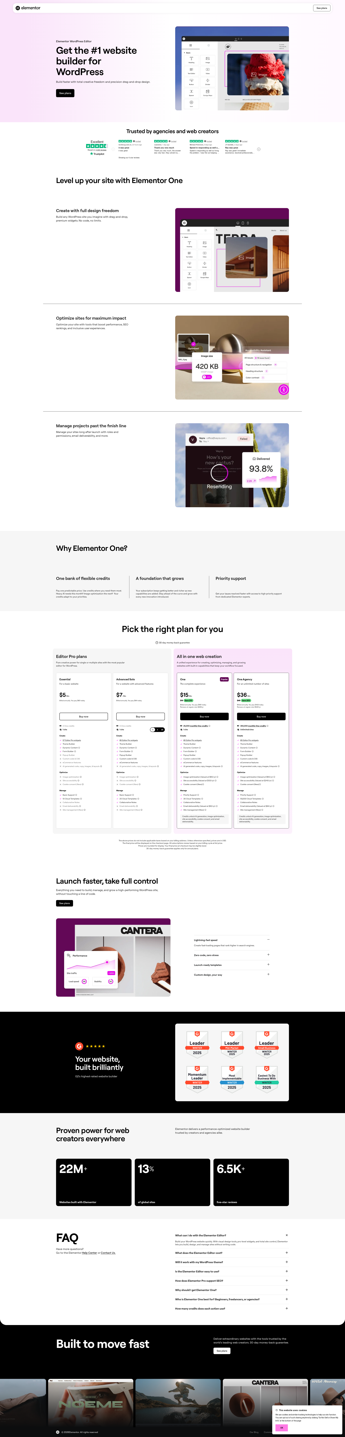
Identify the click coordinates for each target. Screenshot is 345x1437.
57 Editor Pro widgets (72, 740)
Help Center (89, 1252)
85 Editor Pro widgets (129, 740)
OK (281, 1428)
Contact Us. (108, 1252)
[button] (232, 1235)
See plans (322, 7)
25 (162, 729)
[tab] (232, 942)
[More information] (79, 748)
